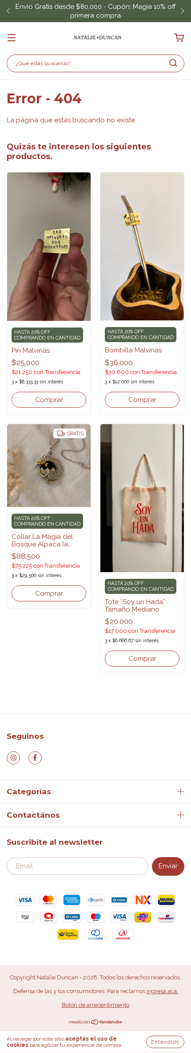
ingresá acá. (162, 991)
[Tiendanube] (95, 1023)
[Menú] (11, 38)
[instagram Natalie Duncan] (13, 757)
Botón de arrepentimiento (95, 1005)
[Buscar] (173, 63)
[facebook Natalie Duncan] (35, 757)
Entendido (165, 1042)
